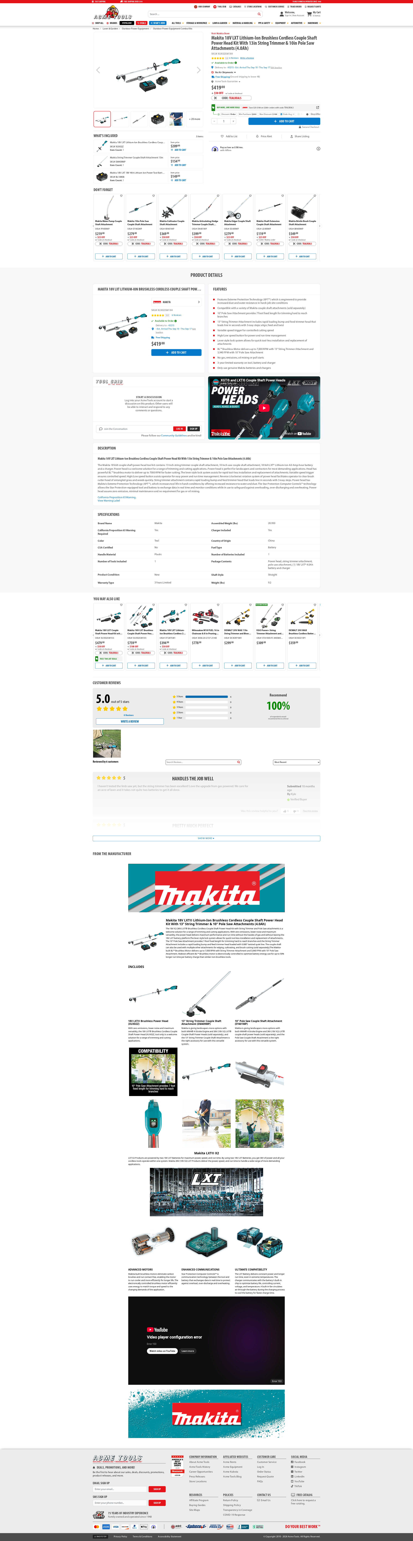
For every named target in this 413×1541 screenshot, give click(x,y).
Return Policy (230, 1500)
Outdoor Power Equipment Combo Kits (172, 28)
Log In (260, 1466)
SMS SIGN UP (100, 1497)
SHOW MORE (205, 838)
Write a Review (247, 58)
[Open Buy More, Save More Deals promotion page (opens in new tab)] (317, 107)
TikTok (298, 1486)
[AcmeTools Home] (112, 12)
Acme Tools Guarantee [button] (226, 81)
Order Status (264, 1471)
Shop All (99, 23)
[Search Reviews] (238, 762)
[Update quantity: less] (214, 121)
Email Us (265, 1500)
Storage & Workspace (196, 23)
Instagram (300, 1466)
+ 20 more (194, 119)
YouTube (299, 1481)
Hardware (313, 23)
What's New (159, 23)
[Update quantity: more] (233, 121)
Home (96, 28)
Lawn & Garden (220, 23)
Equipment (280, 23)
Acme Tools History (199, 1466)
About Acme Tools (199, 1462)
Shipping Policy (232, 1505)
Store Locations (198, 1481)
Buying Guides (197, 1505)
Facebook (300, 1462)
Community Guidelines (174, 435)
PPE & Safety (264, 23)
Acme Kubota (230, 1471)
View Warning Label (109, 500)
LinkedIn (299, 1476)
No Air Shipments (224, 72)
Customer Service (267, 1462)
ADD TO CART (286, 121)
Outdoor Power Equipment (135, 28)
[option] (102, 119)
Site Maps (194, 1509)
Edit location (276, 67)
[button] (292, 14)
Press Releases (197, 1476)
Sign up (193, 428)
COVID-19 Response (234, 1514)
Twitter (298, 1471)
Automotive (297, 23)
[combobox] (205, 14)
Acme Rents (229, 1462)
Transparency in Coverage (237, 1509)
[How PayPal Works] (135, 1526)
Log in (179, 428)
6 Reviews (234, 58)
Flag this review (310, 811)
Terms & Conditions (142, 1536)
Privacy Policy (120, 1536)
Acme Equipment (232, 1466)
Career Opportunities (201, 1471)
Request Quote (265, 1476)
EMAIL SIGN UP (101, 1483)
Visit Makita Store (220, 33)
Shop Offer (315, 114)
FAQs (260, 1481)
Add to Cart (180, 150)
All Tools (176, 23)
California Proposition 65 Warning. (117, 497)
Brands (113, 23)
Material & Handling (243, 23)
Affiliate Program (198, 1500)
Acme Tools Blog (232, 1476)
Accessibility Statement (169, 1536)
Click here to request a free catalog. (303, 1502)
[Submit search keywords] (259, 14)
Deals (143, 23)
